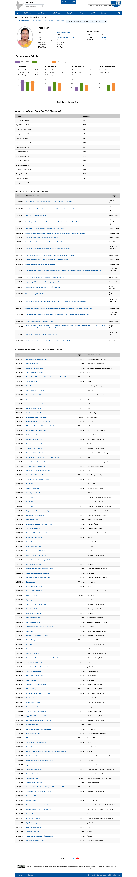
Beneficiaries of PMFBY (33, 702)
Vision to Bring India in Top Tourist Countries (40, 836)
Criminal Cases (31, 484)
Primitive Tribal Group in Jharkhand (37, 814)
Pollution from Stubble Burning (35, 756)
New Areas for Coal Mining (34, 372)
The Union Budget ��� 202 (34, 294)
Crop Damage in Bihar (33, 622)
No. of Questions (78, 66)
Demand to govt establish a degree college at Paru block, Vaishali (44, 229)
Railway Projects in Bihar (33, 613)
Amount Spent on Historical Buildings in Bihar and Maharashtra (46, 751)
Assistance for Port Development (36, 430)
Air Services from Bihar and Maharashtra (38, 729)
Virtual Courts (30, 542)
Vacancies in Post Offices (33, 671)
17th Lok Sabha (33, 17)
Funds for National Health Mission (37, 635)
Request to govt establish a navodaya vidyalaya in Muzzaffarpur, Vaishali (47, 260)
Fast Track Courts (31, 698)
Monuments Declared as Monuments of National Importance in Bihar (47, 426)
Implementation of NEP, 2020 (35, 551)
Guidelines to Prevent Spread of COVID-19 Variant (42, 658)
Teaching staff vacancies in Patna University (39, 627)
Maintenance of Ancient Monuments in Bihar (40, 404)
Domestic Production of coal (35, 408)
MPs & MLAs (23, 17)
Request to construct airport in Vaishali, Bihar (39, 321)
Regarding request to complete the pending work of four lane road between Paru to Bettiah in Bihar (55, 233)
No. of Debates (50, 66)
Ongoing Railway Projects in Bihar (36, 742)
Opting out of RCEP (32, 765)
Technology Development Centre (36, 684)
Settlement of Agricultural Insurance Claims (39, 569)
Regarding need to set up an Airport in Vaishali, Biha (41, 334)
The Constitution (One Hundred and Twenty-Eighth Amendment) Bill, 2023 (48, 201)
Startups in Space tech (33, 528)
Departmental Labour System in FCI (37, 805)
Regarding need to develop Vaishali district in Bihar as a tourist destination (47, 248)
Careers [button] (103, 13)
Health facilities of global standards (36, 555)
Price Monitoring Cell (33, 618)
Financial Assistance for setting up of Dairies (39, 809)
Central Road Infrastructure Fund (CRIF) (38, 359)
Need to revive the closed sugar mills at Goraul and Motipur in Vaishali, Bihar (48, 341)
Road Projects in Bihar (33, 386)
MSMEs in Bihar (31, 497)
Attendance (22, 66)
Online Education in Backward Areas (37, 573)
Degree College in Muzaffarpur (35, 595)
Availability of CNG (32, 364)
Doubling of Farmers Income (35, 515)
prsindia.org (103, 875)
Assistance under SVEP (33, 413)
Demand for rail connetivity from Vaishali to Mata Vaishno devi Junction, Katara (49, 255)
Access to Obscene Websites (35, 368)
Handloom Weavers (32, 725)
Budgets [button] (69, 13)
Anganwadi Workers (32, 653)
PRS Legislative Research (32, 864)
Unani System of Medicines (34, 493)
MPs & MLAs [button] (27, 13)
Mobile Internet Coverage (34, 435)
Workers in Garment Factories (35, 466)
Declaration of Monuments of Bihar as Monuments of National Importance (49, 377)
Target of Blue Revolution (34, 769)
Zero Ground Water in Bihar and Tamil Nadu (40, 667)
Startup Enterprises (32, 640)
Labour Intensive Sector (33, 774)
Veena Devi (44, 28)
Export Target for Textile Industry (36, 444)
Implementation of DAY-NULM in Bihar (39, 693)
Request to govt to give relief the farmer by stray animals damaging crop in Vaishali (50, 282)
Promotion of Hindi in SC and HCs (37, 417)
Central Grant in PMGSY (34, 783)
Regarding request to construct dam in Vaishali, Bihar (41, 237)
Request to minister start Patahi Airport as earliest (40, 264)
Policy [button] (81, 13)
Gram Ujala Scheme (32, 381)
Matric (104, 39)
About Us (21, 875)
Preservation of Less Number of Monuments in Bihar (42, 649)
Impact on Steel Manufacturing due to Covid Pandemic (43, 457)
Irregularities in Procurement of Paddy (37, 511)
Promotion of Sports (32, 520)
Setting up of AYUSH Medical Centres (38, 470)
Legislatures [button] (42, 13)
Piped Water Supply (32, 823)
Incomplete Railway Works (34, 586)
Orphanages (30, 631)
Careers (30, 875)
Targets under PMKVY (33, 778)
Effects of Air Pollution (33, 818)
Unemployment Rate (32, 488)
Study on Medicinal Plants (34, 662)
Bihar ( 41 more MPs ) (63, 32)
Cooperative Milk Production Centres (37, 462)
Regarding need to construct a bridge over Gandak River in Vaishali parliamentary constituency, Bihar (56, 301)
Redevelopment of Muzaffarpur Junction (38, 421)
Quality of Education (32, 832)
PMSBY (29, 399)
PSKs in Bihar (30, 738)
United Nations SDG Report (35, 390)
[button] (17, 13)
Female (104, 37)
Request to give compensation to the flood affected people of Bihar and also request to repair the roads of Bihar (58, 308)
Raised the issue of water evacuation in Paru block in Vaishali (43, 242)
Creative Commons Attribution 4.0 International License (59, 864)
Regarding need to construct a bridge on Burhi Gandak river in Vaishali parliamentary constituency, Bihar (57, 315)
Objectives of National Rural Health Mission (39, 720)
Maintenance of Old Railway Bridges (37, 479)
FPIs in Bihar (30, 644)
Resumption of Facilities (33, 564)
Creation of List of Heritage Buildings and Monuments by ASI (45, 787)
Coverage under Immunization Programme (39, 791)
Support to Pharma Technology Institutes (38, 560)
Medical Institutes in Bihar (34, 448)
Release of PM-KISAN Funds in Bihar (38, 591)
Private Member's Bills (107, 66)
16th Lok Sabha (37, 20)
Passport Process (31, 800)
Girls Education (31, 680)
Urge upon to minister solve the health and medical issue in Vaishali (45, 277)
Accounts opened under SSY (35, 537)
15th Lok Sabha (49, 20)
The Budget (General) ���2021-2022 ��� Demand (42, 287)
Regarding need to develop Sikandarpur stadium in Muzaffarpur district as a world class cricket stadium (56, 209)
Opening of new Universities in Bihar (37, 600)
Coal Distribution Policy (33, 827)
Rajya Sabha (60, 20)
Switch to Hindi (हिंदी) (68, 2)
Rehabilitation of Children (34, 502)
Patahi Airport (30, 582)
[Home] (16, 17)
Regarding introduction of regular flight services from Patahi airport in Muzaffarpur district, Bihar (54, 222)
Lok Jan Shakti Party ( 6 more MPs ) (68, 37)
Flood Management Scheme (35, 546)
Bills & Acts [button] (56, 13)
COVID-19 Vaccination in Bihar (36, 604)
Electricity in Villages (32, 796)
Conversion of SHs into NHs (35, 475)
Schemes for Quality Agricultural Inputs (38, 578)
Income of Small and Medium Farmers (38, 395)
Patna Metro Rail (31, 609)
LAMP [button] (93, 13)
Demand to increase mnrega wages (36, 215)
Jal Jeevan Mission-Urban (34, 439)
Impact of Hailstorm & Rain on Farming (38, 533)
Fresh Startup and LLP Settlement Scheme (39, 524)
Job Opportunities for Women (35, 841)
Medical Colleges (31, 689)
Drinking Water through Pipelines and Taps (39, 760)
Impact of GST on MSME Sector (36, 453)
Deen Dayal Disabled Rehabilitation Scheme (39, 707)
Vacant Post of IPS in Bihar (34, 676)
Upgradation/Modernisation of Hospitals (38, 716)
